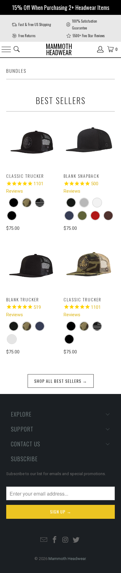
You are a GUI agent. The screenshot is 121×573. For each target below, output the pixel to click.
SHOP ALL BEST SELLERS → (60, 381)
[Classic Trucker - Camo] (27, 203)
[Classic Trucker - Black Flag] (40, 203)
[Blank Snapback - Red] (95, 216)
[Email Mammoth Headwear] (44, 540)
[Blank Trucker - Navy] (40, 326)
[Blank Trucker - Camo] (27, 326)
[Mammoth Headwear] (60, 49)
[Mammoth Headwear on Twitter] (76, 540)
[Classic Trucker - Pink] (12, 216)
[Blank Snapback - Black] (71, 203)
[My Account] (100, 49)
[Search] (16, 49)
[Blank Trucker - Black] (14, 326)
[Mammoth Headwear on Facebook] (55, 540)
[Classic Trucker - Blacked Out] (14, 203)
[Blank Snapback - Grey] (84, 203)
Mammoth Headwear (67, 558)
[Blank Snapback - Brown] (108, 216)
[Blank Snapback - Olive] (82, 216)
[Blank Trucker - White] (12, 339)
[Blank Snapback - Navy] (69, 216)
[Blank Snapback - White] (97, 203)
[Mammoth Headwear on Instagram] (65, 540)
